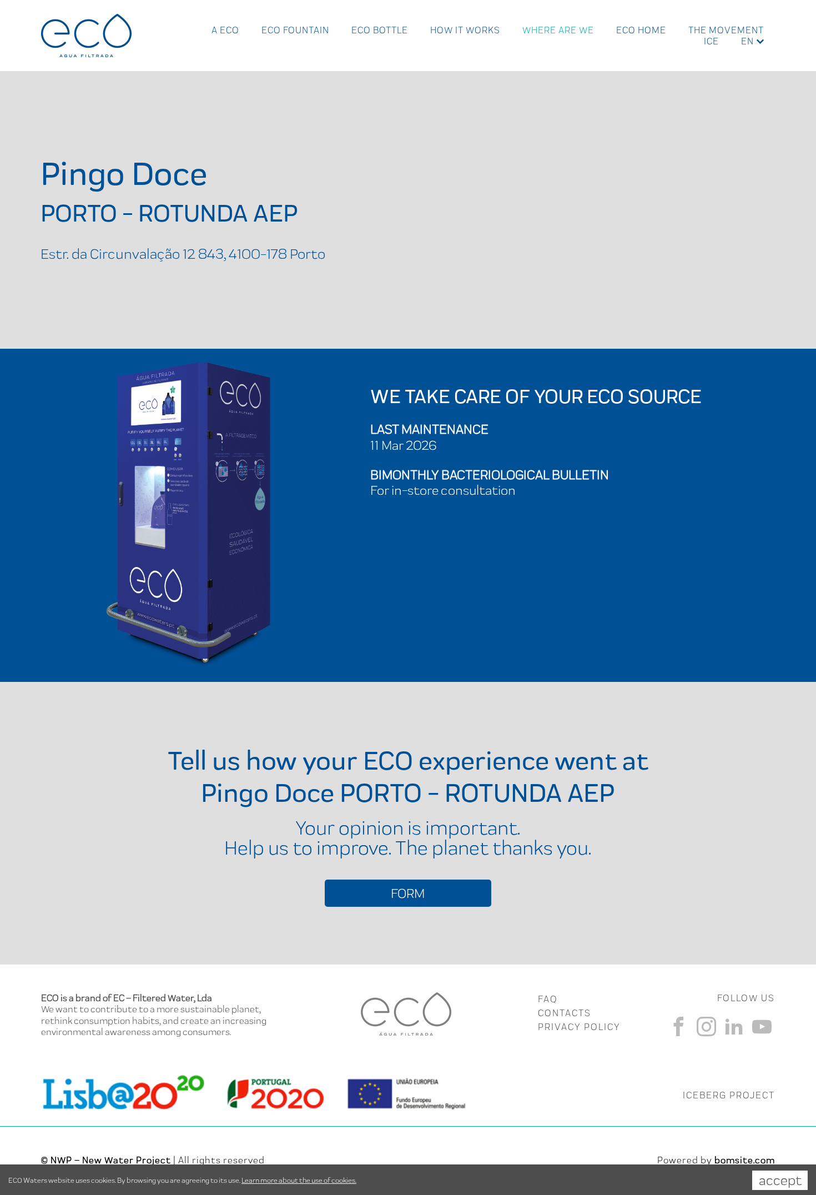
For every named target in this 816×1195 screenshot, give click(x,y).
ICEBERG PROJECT (729, 1095)
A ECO (225, 30)
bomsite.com (744, 1160)
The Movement (726, 30)
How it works (465, 30)
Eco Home (641, 30)
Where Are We (558, 30)
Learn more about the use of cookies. (298, 1180)
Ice (711, 41)
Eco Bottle (379, 30)
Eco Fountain (295, 30)
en (747, 41)
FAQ (547, 999)
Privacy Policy (579, 1026)
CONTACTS (564, 1012)
